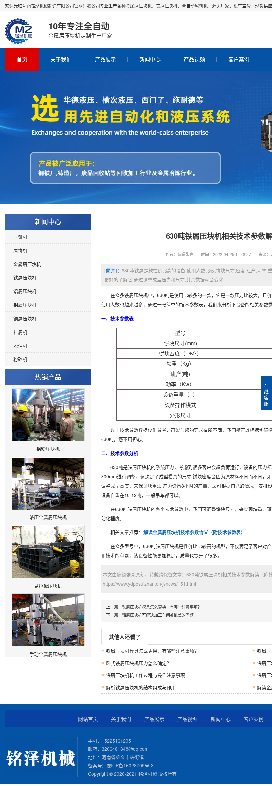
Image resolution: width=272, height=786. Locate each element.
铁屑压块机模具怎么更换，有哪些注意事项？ (152, 650)
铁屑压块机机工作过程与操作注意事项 (145, 675)
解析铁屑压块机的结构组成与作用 (141, 687)
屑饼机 (20, 250)
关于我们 (61, 59)
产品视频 (194, 59)
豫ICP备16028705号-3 (130, 765)
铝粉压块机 (48, 448)
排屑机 (20, 332)
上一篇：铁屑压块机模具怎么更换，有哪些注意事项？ (154, 607)
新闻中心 (150, 59)
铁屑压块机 (24, 277)
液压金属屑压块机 (48, 517)
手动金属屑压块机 (48, 654)
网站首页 (88, 718)
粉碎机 (20, 359)
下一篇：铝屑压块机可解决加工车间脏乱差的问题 (150, 615)
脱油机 (20, 345)
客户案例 (238, 59)
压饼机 (20, 236)
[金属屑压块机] (18, 37)
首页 (22, 59)
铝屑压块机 (24, 291)
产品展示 (105, 59)
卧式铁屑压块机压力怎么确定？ (138, 663)
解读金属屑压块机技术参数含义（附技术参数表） (194, 532)
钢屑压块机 (24, 304)
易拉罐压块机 (48, 585)
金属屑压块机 (27, 264)
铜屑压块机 (24, 318)
